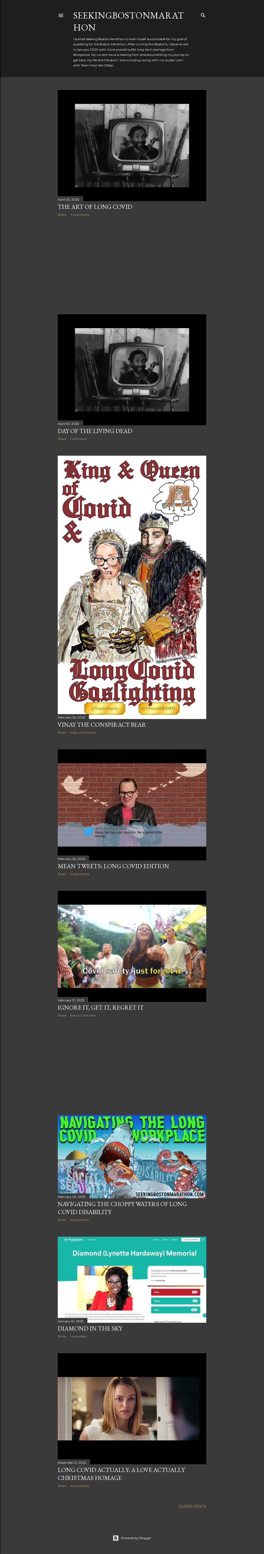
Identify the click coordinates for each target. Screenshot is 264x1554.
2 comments (79, 874)
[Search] (203, 14)
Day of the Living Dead (95, 431)
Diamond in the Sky (90, 1328)
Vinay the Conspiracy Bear (102, 725)
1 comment (78, 439)
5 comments (79, 1220)
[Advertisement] (132, 265)
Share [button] (62, 215)
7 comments (79, 215)
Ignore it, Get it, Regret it (101, 1007)
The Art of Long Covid (95, 207)
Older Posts (192, 1506)
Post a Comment (83, 732)
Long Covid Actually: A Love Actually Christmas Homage (121, 1474)
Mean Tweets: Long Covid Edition (113, 866)
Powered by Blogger (136, 1538)
